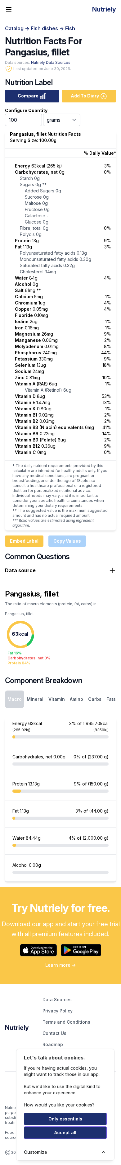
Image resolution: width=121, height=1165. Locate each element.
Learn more (60, 965)
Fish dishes (45, 28)
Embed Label (24, 541)
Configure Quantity (26, 110)
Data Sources (57, 999)
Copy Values (67, 541)
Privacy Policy (58, 1010)
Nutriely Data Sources (50, 62)
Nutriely (17, 1027)
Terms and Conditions (66, 1022)
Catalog (15, 28)
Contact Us (54, 1033)
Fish (70, 28)
